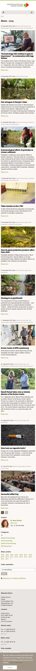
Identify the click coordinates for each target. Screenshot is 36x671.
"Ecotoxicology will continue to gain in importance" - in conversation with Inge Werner (17, 56)
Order (4, 574)
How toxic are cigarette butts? (13, 448)
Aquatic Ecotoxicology (22, 26)
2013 (30, 557)
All (1, 535)
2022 (21, 555)
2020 (30, 555)
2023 (16, 555)
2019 (2, 557)
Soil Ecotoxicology (6, 541)
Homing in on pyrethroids (11, 298)
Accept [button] (10, 667)
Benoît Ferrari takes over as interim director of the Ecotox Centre (15, 393)
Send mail (13, 523)
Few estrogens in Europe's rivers (14, 102)
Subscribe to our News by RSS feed (14, 578)
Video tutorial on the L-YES (12, 206)
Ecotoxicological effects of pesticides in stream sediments (17, 151)
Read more (4, 70)
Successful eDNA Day (9, 494)
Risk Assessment (28, 28)
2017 (11, 557)
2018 (7, 557)
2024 (11, 555)
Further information (16, 662)
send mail (4, 634)
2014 (25, 557)
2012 (2, 559)
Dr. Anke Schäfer (16, 520)
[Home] (18, 5)
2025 (7, 555)
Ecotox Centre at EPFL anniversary (15, 348)
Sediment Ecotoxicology (16, 28)
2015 (21, 557)
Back (2, 16)
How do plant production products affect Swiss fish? (17, 251)
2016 (16, 557)
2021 (25, 555)
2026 (2, 555)
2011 (7, 559)
